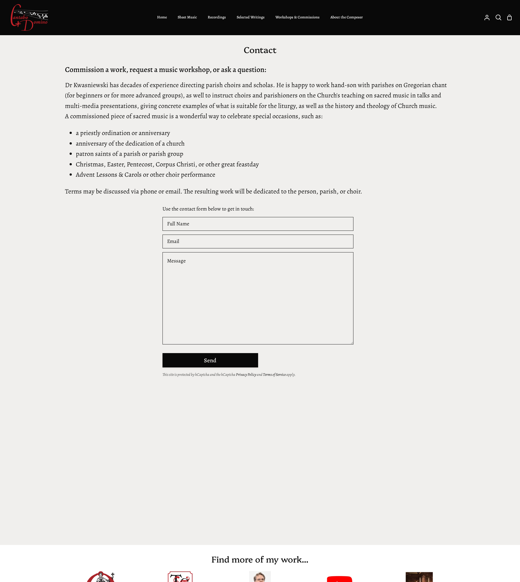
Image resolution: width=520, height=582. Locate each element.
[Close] (505, 546)
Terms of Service (274, 374)
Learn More (457, 562)
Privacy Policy (246, 374)
